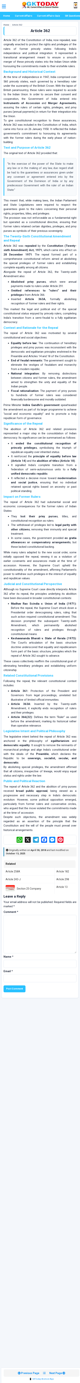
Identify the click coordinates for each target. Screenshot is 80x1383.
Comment (11, 912)
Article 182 (62, 871)
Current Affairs (23, 15)
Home (6, 15)
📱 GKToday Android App (41, 1379)
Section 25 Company (29, 888)
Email (8, 971)
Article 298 (62, 879)
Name (8, 956)
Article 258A (13, 871)
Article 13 (62, 886)
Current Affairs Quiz (48, 15)
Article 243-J (13, 879)
